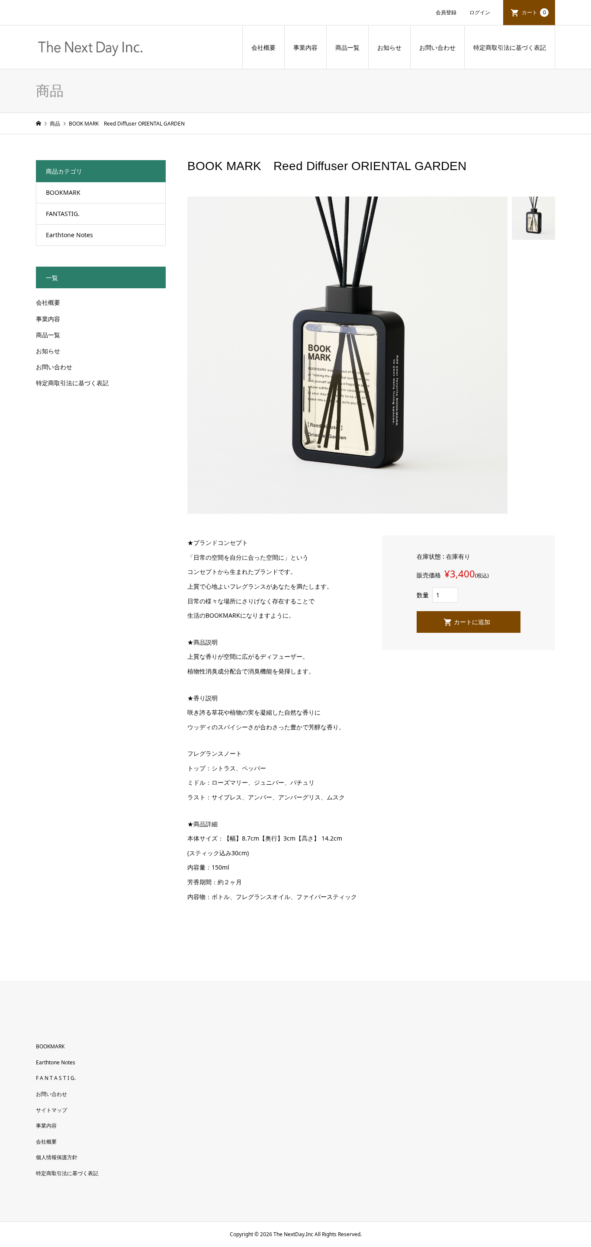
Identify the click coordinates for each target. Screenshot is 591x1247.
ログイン (479, 12)
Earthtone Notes (69, 235)
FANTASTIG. (63, 213)
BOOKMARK (63, 192)
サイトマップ (51, 1110)
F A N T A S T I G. (56, 1078)
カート (534, 12)
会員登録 (446, 12)
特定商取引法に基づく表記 (509, 47)
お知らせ (389, 47)
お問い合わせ (437, 47)
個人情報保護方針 (56, 1157)
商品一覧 (347, 47)
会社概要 (263, 47)
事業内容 (305, 47)
